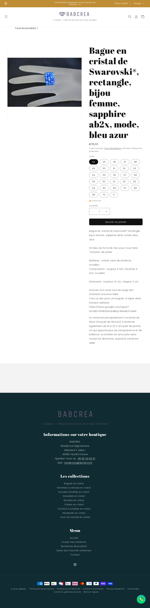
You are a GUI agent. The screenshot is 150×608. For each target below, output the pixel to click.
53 (134, 168)
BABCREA (22, 589)
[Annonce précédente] (48, 3)
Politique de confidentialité (68, 589)
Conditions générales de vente (67, 592)
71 (114, 194)
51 (114, 168)
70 (104, 194)
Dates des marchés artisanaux (74, 550)
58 (135, 175)
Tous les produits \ (26, 28)
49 (93, 168)
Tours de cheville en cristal (75, 517)
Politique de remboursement (41, 589)
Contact (75, 554)
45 (104, 161)
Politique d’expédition (115, 589)
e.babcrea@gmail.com (78, 462)
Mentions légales (91, 592)
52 (124, 168)
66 (114, 188)
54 (93, 175)
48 (135, 161)
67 (125, 188)
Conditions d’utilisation (93, 589)
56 (114, 175)
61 (114, 181)
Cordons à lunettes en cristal (73, 508)
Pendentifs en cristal (74, 513)
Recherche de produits (74, 546)
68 (135, 188)
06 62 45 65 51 (86, 458)
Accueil (74, 537)
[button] (6, 16)
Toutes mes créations (74, 542)
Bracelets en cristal (74, 496)
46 (114, 161)
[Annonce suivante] (102, 3)
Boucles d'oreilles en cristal (73, 491)
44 (93, 161)
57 (125, 175)
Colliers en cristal (73, 504)
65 (104, 188)
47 (125, 161)
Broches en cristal (74, 500)
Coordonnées (133, 589)
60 (104, 181)
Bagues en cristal (74, 483)
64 (93, 188)
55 (104, 175)
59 (93, 181)
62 (124, 181)
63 (134, 181)
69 (93, 194)
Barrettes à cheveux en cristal (74, 487)
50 (104, 168)
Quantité (93, 205)
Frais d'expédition (112, 148)
